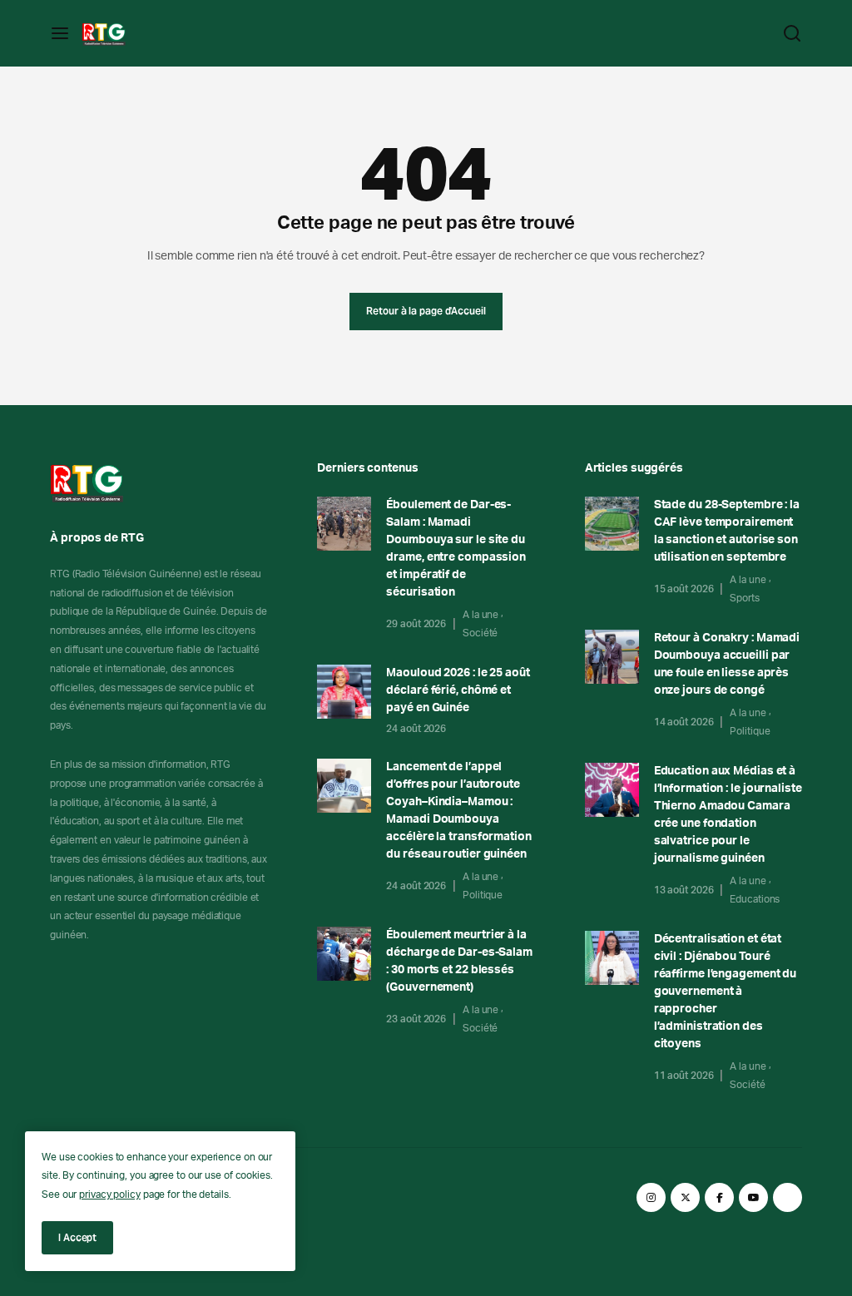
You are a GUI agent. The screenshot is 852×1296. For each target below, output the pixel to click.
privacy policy (110, 1195)
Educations (755, 899)
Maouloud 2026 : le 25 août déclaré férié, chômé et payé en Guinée (457, 690)
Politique (483, 895)
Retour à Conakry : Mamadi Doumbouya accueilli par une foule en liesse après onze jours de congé (727, 664)
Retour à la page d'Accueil (425, 310)
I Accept (77, 1237)
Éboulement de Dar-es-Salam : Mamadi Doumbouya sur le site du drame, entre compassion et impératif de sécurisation (456, 548)
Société (480, 633)
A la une (480, 615)
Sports (744, 598)
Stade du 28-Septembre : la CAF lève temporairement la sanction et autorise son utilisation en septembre (727, 531)
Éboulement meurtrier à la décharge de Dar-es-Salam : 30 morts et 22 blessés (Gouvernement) (459, 961)
